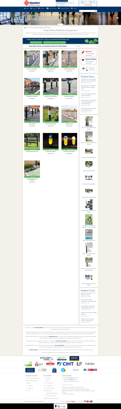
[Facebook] (94, 370)
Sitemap (48, 380)
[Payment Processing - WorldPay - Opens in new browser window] (70, 401)
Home (27, 8)
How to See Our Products (33, 378)
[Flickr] (87, 370)
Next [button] (117, 17)
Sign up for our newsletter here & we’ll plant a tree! (30, 370)
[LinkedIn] (85, 370)
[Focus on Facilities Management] (60, 17)
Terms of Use (49, 390)
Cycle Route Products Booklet (88, 184)
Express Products (53, 8)
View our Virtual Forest (36, 42)
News (29, 383)
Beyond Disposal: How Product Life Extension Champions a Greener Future (88, 87)
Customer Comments (32, 380)
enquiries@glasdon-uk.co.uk (63, 6)
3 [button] (61, 24)
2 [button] (60, 24)
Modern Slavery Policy (51, 395)
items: (84, 2)
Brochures (48, 378)
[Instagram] (96, 370)
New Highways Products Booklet (89, 197)
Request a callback (60, 4)
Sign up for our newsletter (61, 1)
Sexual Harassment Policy (52, 393)
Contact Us (30, 388)
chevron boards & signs (61, 341)
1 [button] (58, 24)
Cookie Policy (49, 385)
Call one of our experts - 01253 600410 (65, 2)
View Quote (93, 2)
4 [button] (62, 24)
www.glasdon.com (71, 379)
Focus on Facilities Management (89, 157)
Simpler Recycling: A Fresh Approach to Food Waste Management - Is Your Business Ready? (89, 102)
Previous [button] (2, 17)
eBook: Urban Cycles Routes (89, 240)
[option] (60, 17)
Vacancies (30, 385)
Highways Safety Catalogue (89, 170)
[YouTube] (89, 370)
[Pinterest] (91, 370)
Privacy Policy (49, 383)
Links (29, 390)
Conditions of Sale (50, 388)
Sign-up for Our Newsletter (52, 398)
